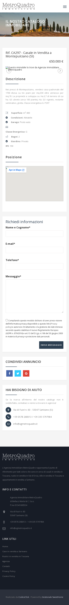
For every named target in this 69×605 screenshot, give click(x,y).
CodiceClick (23, 597)
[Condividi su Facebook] (9, 373)
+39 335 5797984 (43, 416)
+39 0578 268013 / (19, 521)
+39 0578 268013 (22, 416)
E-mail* (10, 244)
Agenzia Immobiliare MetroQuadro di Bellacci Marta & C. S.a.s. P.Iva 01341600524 (26, 501)
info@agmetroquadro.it (25, 423)
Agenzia (6, 561)
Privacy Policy (8, 571)
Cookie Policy (8, 576)
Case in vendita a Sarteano (14, 551)
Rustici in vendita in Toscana (15, 556)
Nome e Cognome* (18, 227)
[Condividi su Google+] (26, 373)
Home (5, 546)
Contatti (6, 566)
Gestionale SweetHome (52, 597)
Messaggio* (13, 276)
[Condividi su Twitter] (18, 373)
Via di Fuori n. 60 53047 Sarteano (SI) (18, 513)
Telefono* (12, 260)
